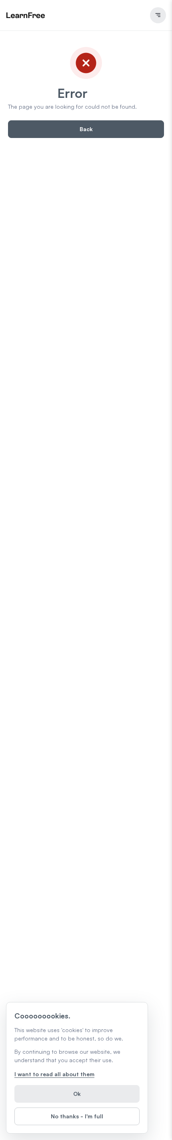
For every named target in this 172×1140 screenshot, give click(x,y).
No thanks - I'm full (77, 1116)
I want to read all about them (54, 1074)
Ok (77, 1093)
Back (86, 129)
